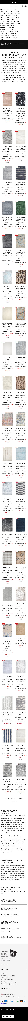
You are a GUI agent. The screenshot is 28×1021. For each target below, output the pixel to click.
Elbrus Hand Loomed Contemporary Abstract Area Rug (7, 501)
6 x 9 (6, 11)
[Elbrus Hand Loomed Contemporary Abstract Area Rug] (7, 488)
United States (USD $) (8, 994)
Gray (7, 19)
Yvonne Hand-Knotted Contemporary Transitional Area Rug (7, 783)
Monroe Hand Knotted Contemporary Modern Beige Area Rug (7, 643)
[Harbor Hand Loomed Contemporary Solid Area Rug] (7, 98)
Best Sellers (15, 35)
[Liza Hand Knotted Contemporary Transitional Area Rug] (21, 313)
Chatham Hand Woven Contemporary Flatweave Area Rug (7, 150)
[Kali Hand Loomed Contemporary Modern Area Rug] (7, 524)
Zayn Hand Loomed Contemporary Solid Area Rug (21, 536)
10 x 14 (2, 13)
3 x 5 (11, 9)
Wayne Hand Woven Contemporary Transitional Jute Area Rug (7, 396)
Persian (10, 31)
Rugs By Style (15, 23)
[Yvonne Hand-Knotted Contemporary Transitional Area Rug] (7, 770)
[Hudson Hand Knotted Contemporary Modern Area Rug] (7, 419)
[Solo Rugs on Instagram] (10, 989)
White (2, 23)
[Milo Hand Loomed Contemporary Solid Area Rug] (7, 207)
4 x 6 (16, 9)
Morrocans (3, 29)
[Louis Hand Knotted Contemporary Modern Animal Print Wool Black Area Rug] (21, 98)
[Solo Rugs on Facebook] (2, 989)
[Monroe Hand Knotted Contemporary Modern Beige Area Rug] (7, 630)
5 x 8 (1, 11)
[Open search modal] (22, 6)
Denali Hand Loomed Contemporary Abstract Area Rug (7, 290)
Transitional (12, 29)
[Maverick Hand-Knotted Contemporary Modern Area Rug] (21, 703)
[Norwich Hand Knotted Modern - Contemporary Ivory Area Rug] (7, 453)
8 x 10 (12, 11)
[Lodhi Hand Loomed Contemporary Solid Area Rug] (7, 348)
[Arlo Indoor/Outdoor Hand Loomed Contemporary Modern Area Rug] (7, 594)
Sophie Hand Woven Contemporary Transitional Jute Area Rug (20, 396)
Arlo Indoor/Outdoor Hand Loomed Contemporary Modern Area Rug (7, 607)
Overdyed (3, 31)
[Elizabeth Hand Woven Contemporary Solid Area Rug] (21, 136)
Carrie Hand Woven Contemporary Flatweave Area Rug (7, 571)
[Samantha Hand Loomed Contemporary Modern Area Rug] (21, 348)
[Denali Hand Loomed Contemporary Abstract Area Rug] (7, 277)
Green (13, 19)
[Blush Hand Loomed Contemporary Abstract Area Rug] (21, 666)
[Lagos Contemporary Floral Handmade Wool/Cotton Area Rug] (21, 240)
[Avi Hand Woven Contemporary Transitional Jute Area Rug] (7, 313)
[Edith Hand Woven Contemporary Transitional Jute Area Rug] (21, 277)
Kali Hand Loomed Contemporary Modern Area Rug (7, 536)
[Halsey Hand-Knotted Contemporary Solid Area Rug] (21, 453)
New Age (2, 27)
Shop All (15, 37)
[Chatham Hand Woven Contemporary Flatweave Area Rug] (7, 136)
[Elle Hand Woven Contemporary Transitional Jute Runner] (21, 557)
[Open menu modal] (2, 6)
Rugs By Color (4, 17)
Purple (13, 21)
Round (8, 15)
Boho (16, 31)
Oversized (9, 13)
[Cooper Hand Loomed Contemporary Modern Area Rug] (7, 666)
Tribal (1, 33)
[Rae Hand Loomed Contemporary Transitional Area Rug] (7, 703)
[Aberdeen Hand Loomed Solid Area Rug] (21, 629)
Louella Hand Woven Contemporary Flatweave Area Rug (20, 501)
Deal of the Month (5, 37)
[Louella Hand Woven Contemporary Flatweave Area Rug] (21, 488)
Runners (17, 13)
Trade (1, 39)
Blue (17, 17)
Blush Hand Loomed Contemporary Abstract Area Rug (21, 680)
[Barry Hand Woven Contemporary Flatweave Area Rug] (21, 735)
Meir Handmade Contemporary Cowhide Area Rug (20, 219)
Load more (14, 802)
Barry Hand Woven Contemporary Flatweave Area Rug (20, 749)
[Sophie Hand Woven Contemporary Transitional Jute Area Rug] (21, 382)
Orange (2, 21)
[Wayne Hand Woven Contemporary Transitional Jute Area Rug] (7, 382)
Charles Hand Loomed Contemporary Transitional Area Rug (21, 783)
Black (12, 17)
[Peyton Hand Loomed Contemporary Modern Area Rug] (7, 173)
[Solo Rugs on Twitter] (5, 989)
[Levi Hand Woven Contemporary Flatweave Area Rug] (7, 735)
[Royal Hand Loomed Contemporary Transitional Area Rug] (21, 594)
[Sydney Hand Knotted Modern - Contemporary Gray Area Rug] (21, 419)
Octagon (14, 15)
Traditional (10, 27)
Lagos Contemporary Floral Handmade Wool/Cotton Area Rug (20, 254)
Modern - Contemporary (7, 25)
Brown (2, 19)
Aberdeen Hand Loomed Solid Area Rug (21, 638)
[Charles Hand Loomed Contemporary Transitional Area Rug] (21, 770)
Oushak (13, 33)
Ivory (18, 19)
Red (18, 21)
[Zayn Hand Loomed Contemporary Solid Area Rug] (21, 524)
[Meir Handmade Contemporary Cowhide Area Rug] (21, 207)
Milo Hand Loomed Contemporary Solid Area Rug (7, 219)
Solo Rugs (12, 996)
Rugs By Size (4, 9)
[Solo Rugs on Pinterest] (7, 989)
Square (2, 15)
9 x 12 (18, 11)
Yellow (7, 23)
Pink (7, 21)
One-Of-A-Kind (4, 35)
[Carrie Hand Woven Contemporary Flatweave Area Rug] (7, 557)
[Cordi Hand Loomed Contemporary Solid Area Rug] (7, 240)
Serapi (7, 33)
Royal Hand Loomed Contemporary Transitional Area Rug (21, 607)
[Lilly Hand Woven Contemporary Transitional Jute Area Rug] (21, 173)
